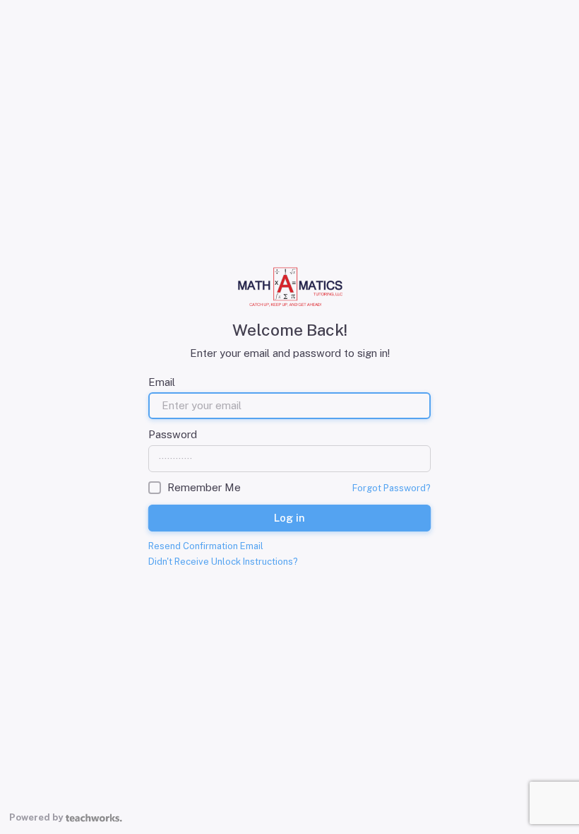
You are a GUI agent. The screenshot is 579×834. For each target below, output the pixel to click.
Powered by (36, 817)
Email (161, 382)
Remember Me (204, 487)
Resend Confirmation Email (205, 546)
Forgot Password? (391, 488)
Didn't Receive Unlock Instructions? (223, 561)
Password (172, 434)
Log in (289, 518)
